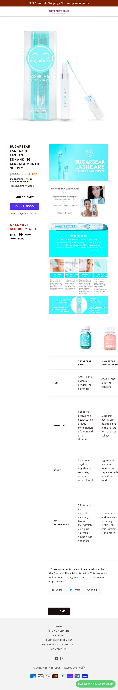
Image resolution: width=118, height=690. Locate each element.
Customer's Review (59, 640)
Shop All (59, 635)
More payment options (24, 213)
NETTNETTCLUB (52, 667)
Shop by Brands (59, 630)
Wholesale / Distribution (59, 644)
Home (59, 626)
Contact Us (59, 649)
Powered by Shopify (73, 667)
